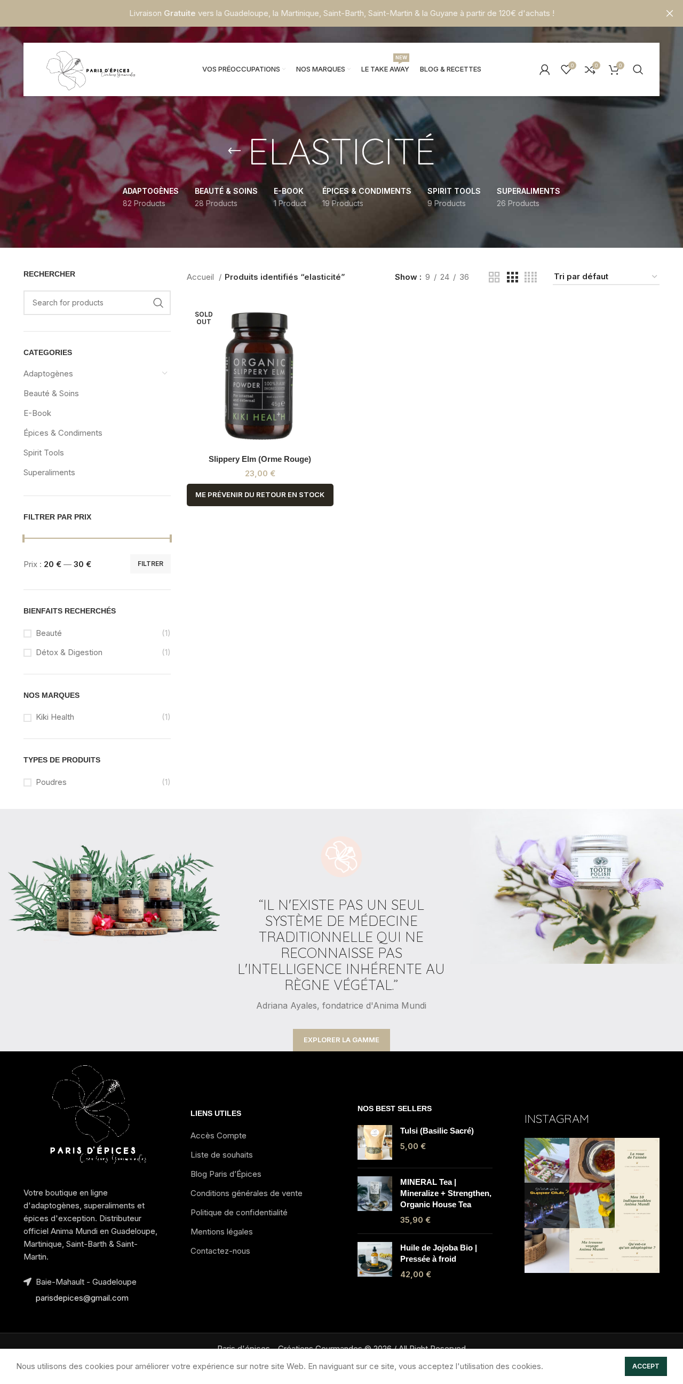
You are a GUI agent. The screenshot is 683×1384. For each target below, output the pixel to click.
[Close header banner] (669, 13)
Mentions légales (221, 1231)
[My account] (544, 69)
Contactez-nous (220, 1251)
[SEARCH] (158, 302)
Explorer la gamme (341, 1039)
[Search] (638, 69)
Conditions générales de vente (246, 1193)
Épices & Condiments (62, 433)
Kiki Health (55, 717)
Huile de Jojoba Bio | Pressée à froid (438, 1253)
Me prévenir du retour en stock (259, 494)
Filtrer (150, 564)
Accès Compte (218, 1135)
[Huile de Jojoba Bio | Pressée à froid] (375, 1261)
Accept (646, 1366)
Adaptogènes (48, 373)
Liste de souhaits (221, 1155)
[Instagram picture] (547, 1160)
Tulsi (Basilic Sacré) (437, 1130)
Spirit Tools (43, 452)
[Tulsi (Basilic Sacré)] (375, 1142)
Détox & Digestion (69, 652)
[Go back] (234, 151)
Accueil (201, 277)
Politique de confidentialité (239, 1212)
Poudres (51, 782)
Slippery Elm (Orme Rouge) (260, 458)
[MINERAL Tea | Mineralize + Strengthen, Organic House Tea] (375, 1200)
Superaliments (49, 472)
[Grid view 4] (531, 277)
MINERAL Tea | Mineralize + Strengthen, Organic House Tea (445, 1193)
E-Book (37, 413)
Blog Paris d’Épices (225, 1174)
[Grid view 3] (512, 277)
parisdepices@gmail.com (82, 1298)
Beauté (49, 633)
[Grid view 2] (494, 277)
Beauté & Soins (51, 393)
